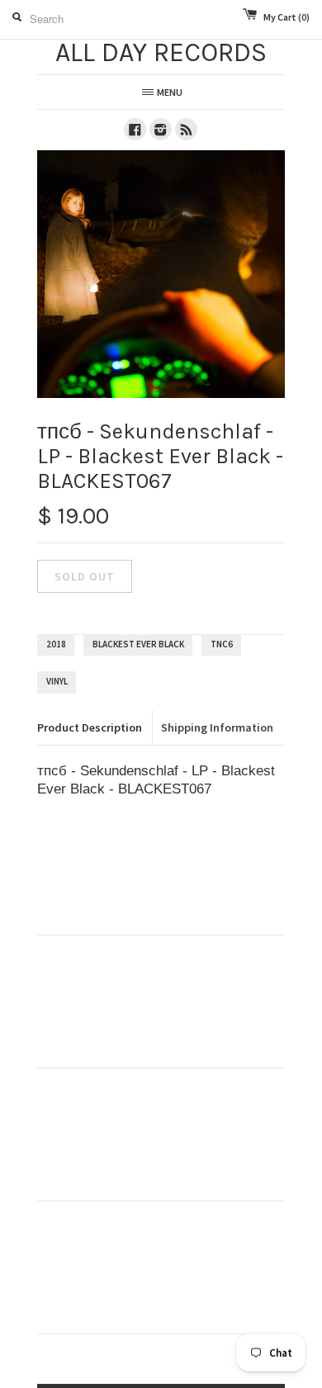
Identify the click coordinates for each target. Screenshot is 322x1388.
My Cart (286, 17)
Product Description (89, 727)
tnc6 (222, 644)
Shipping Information (217, 727)
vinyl (57, 681)
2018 (56, 644)
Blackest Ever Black (138, 644)
